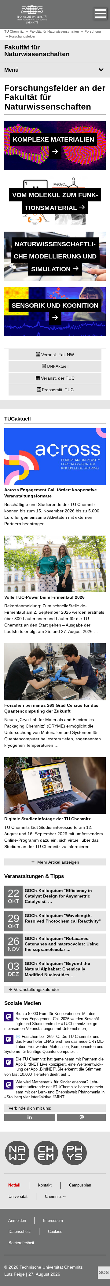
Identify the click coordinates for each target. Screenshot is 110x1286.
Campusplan (80, 1185)
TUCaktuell (17, 419)
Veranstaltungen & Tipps (34, 876)
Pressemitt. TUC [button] (58, 389)
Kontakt (45, 1185)
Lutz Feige (14, 1274)
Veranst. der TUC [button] (58, 378)
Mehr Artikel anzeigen (58, 862)
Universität (18, 1196)
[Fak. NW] (18, 1154)
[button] (94, 14)
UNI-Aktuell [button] (57, 366)
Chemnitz (53, 1196)
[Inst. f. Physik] (75, 1154)
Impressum (53, 1221)
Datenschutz (20, 1232)
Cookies (55, 1232)
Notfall (14, 1185)
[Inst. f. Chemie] (47, 1154)
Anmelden (17, 1221)
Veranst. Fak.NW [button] (57, 354)
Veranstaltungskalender (36, 989)
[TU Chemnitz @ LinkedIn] (29, 1117)
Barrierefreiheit (21, 1243)
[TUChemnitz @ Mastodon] (81, 1117)
